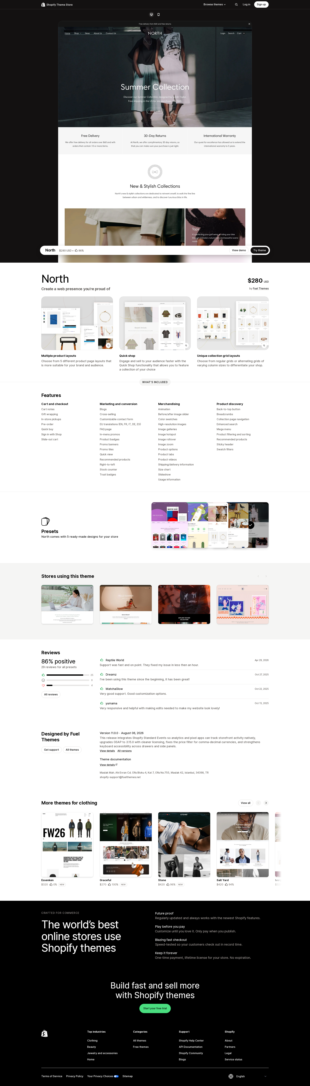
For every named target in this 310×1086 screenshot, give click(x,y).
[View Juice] (190, 525)
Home (90, 1059)
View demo (239, 250)
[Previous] (258, 576)
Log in (246, 4)
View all (245, 803)
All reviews (51, 694)
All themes (72, 749)
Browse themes (213, 4)
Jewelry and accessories (102, 1053)
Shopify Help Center (191, 1040)
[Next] (266, 576)
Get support (51, 749)
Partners (230, 1046)
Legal (228, 1053)
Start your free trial (155, 1008)
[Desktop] (151, 14)
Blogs (182, 1059)
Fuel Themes (261, 288)
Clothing (92, 1040)
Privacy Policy (74, 1076)
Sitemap (128, 1076)
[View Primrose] (210, 525)
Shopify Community (191, 1053)
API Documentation (190, 1046)
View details (107, 750)
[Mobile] (158, 14)
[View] (67, 605)
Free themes (141, 1046)
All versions (124, 750)
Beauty (91, 1046)
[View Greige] (230, 525)
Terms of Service (51, 1076)
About (228, 1040)
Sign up (261, 4)
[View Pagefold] (169, 525)
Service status (233, 1059)
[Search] (236, 4)
